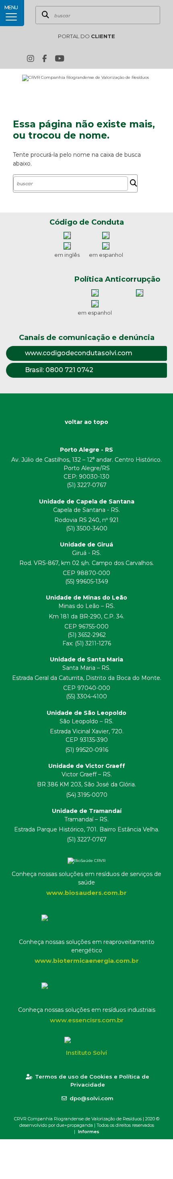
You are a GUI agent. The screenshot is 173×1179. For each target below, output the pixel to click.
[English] (112, 58)
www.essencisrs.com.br (87, 1020)
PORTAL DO (86, 36)
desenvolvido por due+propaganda (56, 1125)
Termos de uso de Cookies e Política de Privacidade (92, 1080)
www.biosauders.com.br (86, 893)
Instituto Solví (86, 1052)
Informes (88, 1131)
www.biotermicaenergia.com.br (87, 960)
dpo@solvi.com (91, 1098)
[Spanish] (137, 58)
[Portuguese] (125, 58)
